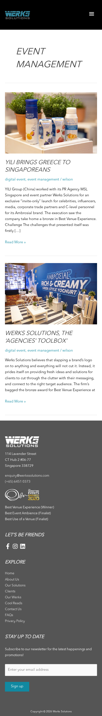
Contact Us (13, 609)
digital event (15, 179)
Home (9, 573)
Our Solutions (15, 585)
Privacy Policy (15, 621)
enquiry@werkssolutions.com (27, 475)
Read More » (15, 242)
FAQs (9, 615)
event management (43, 179)
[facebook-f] (8, 546)
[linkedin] (23, 546)
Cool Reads (13, 603)
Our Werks (13, 597)
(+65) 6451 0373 (17, 481)
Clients (10, 591)
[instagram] (16, 546)
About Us (12, 579)
